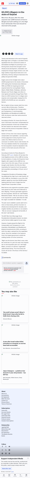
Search (21, 476)
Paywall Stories (6, 417)
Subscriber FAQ (6, 415)
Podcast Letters (6, 419)
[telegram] (2, 453)
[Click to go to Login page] (27, 3)
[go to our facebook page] (2, 447)
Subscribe (22, 3)
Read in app (19, 54)
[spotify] (9, 453)
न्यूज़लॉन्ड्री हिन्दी (5, 427)
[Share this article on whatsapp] (9, 53)
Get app (13, 3)
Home (4, 475)
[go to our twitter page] (6, 447)
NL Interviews (5, 432)
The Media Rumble (7, 434)
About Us (4, 393)
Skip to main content (8, 9)
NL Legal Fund (6, 414)
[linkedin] (6, 453)
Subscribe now (6, 468)
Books (3, 436)
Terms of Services (7, 404)
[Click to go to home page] (3, 3)
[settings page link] (17, 3)
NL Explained (5, 397)
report (11, 155)
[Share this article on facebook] (3, 53)
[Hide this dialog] (28, 458)
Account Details (6, 412)
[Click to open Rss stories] (6, 450)
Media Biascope (6, 429)
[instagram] (2, 450)
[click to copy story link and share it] (12, 53)
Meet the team (6, 398)
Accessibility (5, 395)
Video (9, 475)
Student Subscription (7, 421)
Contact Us (5, 400)
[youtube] (9, 447)
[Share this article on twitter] (6, 53)
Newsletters (5, 430)
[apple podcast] (9, 450)
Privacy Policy (5, 402)
